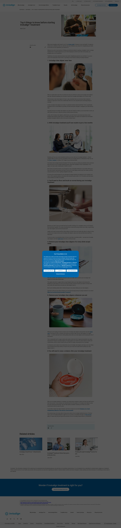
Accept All (60, 270)
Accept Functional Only (49, 270)
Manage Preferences (60, 273)
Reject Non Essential (72, 270)
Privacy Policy (65, 266)
